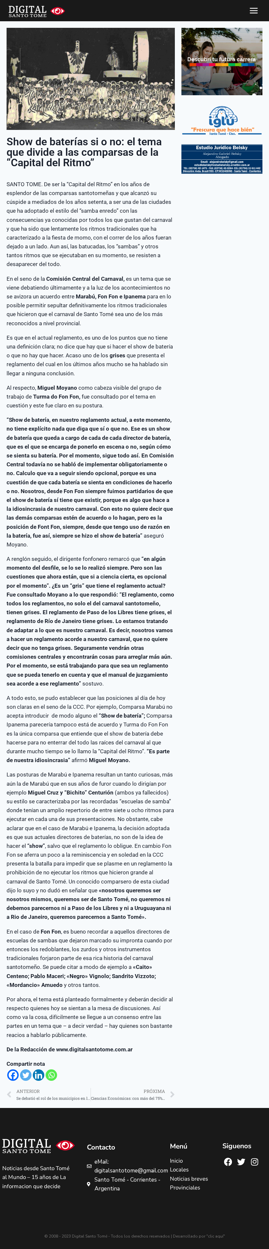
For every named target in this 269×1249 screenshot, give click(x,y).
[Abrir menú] (253, 10)
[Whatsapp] (51, 1075)
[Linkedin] (38, 1075)
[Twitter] (25, 1075)
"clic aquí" (215, 1236)
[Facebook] (13, 1075)
